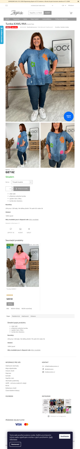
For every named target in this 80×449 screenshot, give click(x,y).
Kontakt (8, 376)
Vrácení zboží (10, 371)
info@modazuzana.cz (52, 366)
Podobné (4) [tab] (16, 316)
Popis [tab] (8, 316)
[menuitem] (7, 19)
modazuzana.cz (50, 372)
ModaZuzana (49, 369)
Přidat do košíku (23, 188)
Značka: (62, 27)
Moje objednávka (11, 368)
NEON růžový (15, 308)
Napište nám (10, 378)
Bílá (8, 308)
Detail (10, 304)
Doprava (8, 373)
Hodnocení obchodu (38, 5)
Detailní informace (12, 223)
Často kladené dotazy (12, 390)
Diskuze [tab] (33, 316)
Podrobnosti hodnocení (45, 27)
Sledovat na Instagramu (58, 416)
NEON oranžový (27, 308)
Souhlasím (65, 436)
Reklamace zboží (11, 388)
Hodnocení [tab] (25, 316)
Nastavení (15, 444)
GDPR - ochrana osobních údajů (16, 383)
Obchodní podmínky (12, 381)
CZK (63, 5)
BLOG (7, 385)
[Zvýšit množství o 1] (12, 187)
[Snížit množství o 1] (12, 190)
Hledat (47, 13)
